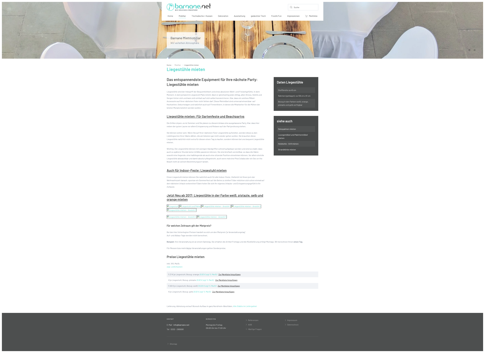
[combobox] (303, 7)
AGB (250, 324)
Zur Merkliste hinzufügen (230, 274)
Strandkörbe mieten (287, 149)
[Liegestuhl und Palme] (190, 206)
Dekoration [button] (223, 16)
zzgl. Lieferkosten (175, 266)
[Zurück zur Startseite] (189, 7)
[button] (469, 50)
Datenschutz (292, 324)
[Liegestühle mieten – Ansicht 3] (182, 210)
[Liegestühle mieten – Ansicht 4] (182, 216)
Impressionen (293, 16)
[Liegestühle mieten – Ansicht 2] (246, 206)
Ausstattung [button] (239, 16)
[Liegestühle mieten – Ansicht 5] (212, 216)
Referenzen (253, 320)
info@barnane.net (181, 325)
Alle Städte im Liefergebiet (245, 306)
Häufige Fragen (255, 329)
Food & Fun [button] (276, 16)
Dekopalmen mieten (287, 129)
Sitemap (173, 344)
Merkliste (313, 16)
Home (170, 16)
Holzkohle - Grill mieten (288, 144)
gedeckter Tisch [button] (258, 16)
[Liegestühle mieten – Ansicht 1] (216, 206)
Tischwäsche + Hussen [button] (202, 16)
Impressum (292, 320)
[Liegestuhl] (173, 206)
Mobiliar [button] (182, 16)
